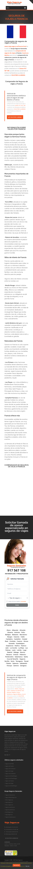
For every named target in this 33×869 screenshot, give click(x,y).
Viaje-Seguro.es (9, 802)
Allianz (17, 688)
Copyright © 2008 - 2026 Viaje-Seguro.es (13, 860)
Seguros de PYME (9, 763)
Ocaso (18, 692)
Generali (9, 692)
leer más (6, 755)
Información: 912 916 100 (11, 827)
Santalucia (9, 694)
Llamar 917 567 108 (20, 105)
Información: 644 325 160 (11, 831)
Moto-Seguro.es (9, 800)
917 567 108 (16, 570)
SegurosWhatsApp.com (10, 797)
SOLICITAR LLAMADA (16, 117)
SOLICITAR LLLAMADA (19, 109)
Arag (20, 688)
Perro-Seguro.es (9, 804)
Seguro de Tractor (9, 766)
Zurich (24, 694)
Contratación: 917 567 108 (11, 829)
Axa (23, 688)
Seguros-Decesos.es (10, 795)
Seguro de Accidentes (10, 773)
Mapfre (14, 692)
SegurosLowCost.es (10, 807)
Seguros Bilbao (17, 694)
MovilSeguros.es (9, 812)
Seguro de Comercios (10, 768)
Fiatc (23, 690)
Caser (8, 690)
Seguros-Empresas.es (10, 817)
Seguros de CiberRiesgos (11, 776)
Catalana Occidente (15, 690)
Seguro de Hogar (9, 771)
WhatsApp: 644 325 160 (11, 834)
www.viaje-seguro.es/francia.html (15, 46)
